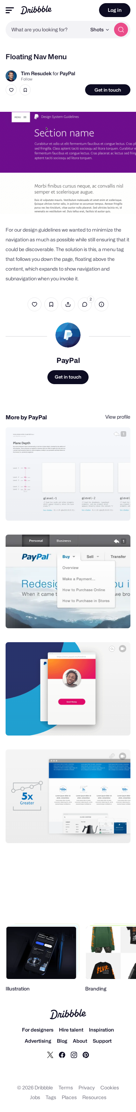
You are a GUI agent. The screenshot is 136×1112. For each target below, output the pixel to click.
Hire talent (71, 1030)
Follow (26, 79)
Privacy (86, 1087)
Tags (51, 1097)
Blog (62, 1041)
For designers (37, 1030)
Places (69, 1097)
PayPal (67, 73)
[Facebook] (62, 1054)
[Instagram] (74, 1054)
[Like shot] (11, 89)
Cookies (109, 1087)
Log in (115, 10)
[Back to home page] (36, 10)
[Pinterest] (86, 1054)
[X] (50, 1054)
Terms (66, 1087)
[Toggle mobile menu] (9, 10)
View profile (117, 417)
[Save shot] (25, 89)
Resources (94, 1097)
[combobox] (46, 29)
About (80, 1041)
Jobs (35, 1097)
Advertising (38, 1041)
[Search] (121, 30)
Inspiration (101, 1030)
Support (102, 1041)
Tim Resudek (36, 73)
